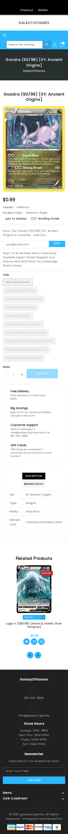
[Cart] (62, 44)
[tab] (33, 476)
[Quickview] (26, 641)
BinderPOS (55, 819)
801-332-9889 (34, 698)
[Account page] (55, 44)
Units (6, 367)
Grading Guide (49, 218)
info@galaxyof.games (34, 715)
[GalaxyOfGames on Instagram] (30, 4)
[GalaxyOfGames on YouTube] (37, 4)
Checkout (26, 10)
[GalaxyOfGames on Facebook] (23, 4)
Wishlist (43, 10)
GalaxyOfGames (34, 23)
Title (6, 275)
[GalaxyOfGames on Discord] (45, 4)
